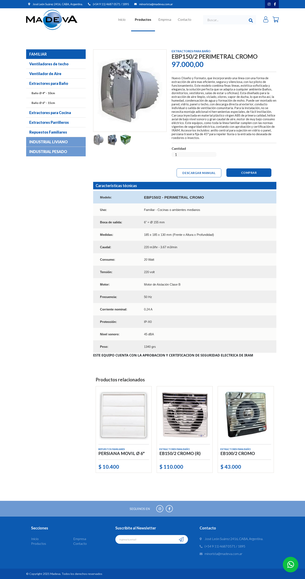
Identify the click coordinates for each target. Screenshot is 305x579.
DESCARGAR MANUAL (198, 173)
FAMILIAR (38, 54)
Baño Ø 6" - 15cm (43, 103)
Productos (143, 19)
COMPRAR (249, 172)
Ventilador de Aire (45, 73)
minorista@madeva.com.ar (156, 4)
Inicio (122, 19)
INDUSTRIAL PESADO (48, 151)
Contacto (184, 19)
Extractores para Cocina (50, 112)
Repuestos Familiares (48, 132)
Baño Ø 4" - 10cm (43, 93)
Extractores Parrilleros (49, 122)
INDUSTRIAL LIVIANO (48, 142)
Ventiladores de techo (48, 64)
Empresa (164, 19)
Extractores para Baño (48, 83)
